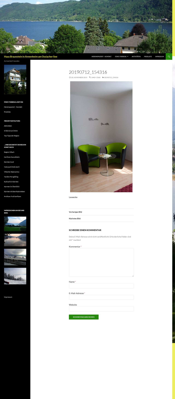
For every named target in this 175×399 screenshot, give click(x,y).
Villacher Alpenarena (11, 172)
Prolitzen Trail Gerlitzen (12, 196)
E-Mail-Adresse (77, 293)
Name (72, 281)
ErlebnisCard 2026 (11, 131)
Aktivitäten (136, 56)
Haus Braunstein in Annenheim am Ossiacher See (30, 56)
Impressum (159, 56)
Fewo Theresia (120, 56)
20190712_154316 (111, 77)
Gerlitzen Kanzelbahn (12, 157)
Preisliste (148, 56)
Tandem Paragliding (11, 177)
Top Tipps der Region (11, 136)
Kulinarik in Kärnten (11, 182)
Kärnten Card (9, 162)
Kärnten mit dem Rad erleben (14, 191)
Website (73, 304)
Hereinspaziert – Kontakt (101, 56)
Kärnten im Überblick (11, 187)
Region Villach (9, 152)
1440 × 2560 (95, 77)
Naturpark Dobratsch (12, 167)
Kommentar (75, 246)
